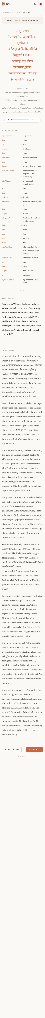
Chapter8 (16, 12)
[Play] (8, 119)
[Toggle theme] (35, 4)
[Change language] (40, 4)
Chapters (5, 12)
